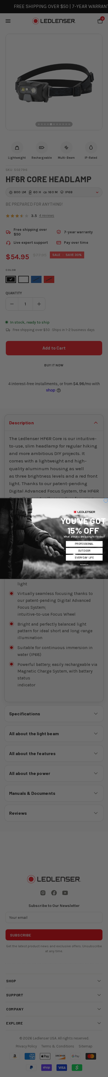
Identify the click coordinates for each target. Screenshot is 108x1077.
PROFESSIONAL (84, 543)
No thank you (84, 564)
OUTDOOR (84, 550)
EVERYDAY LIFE (84, 557)
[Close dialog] (106, 500)
